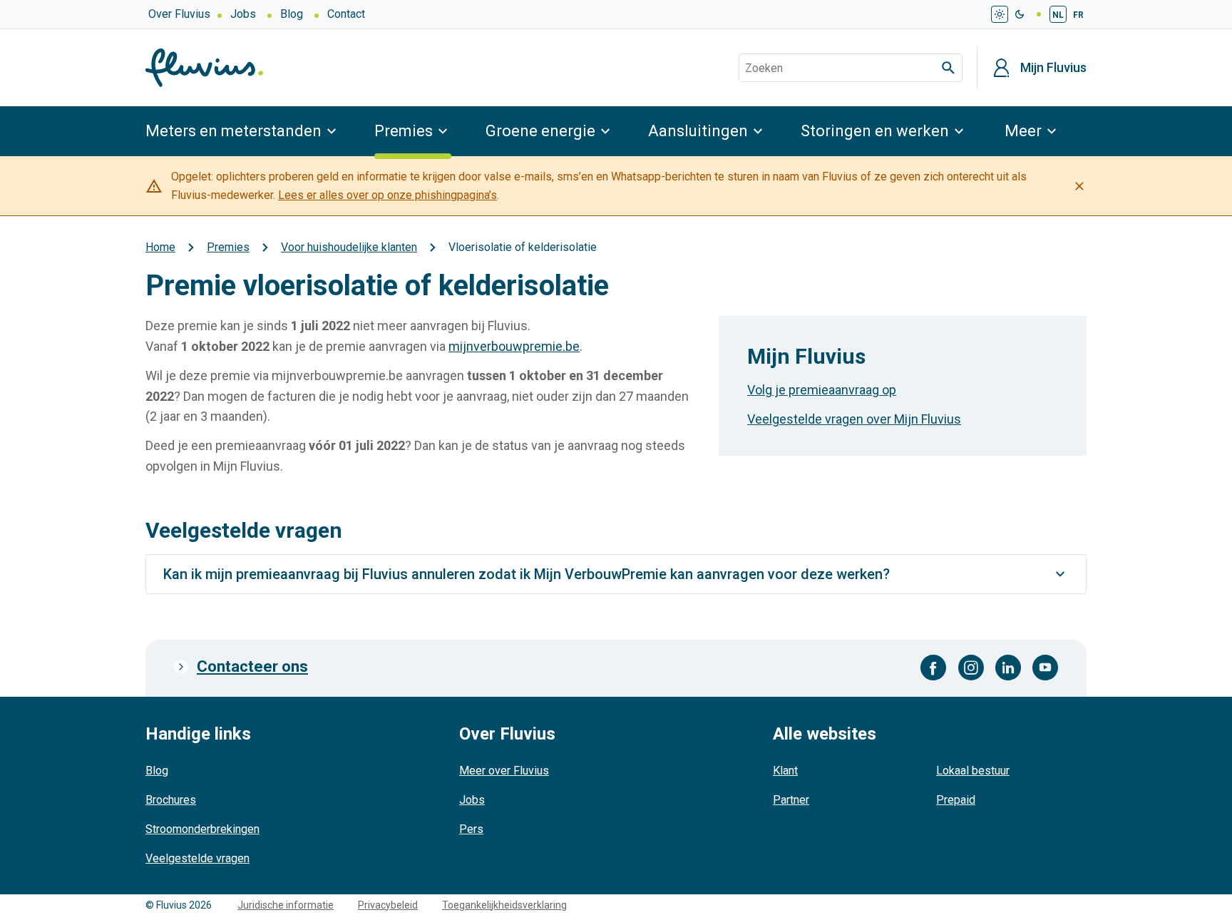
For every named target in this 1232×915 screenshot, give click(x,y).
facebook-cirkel (933, 667)
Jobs (243, 14)
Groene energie (540, 131)
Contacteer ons (252, 666)
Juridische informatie (285, 905)
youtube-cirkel (1045, 667)
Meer (1023, 131)
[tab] (616, 574)
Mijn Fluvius (1053, 68)
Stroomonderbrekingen (202, 829)
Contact (346, 14)
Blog (291, 14)
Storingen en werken (875, 131)
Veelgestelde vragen (197, 858)
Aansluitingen (698, 131)
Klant (785, 770)
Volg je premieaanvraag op (821, 389)
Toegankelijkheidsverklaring (504, 905)
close (1079, 186)
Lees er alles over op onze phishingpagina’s (387, 195)
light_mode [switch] (999, 14)
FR (1078, 15)
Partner (791, 800)
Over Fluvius (179, 14)
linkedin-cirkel (1008, 667)
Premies (403, 131)
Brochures (170, 800)
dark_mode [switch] (1019, 14)
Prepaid (955, 800)
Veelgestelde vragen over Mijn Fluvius (854, 419)
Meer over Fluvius (504, 770)
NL (1058, 15)
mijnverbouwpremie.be (514, 346)
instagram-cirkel (971, 667)
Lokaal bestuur (973, 770)
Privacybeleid (388, 905)
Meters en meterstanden (233, 131)
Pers (471, 829)
